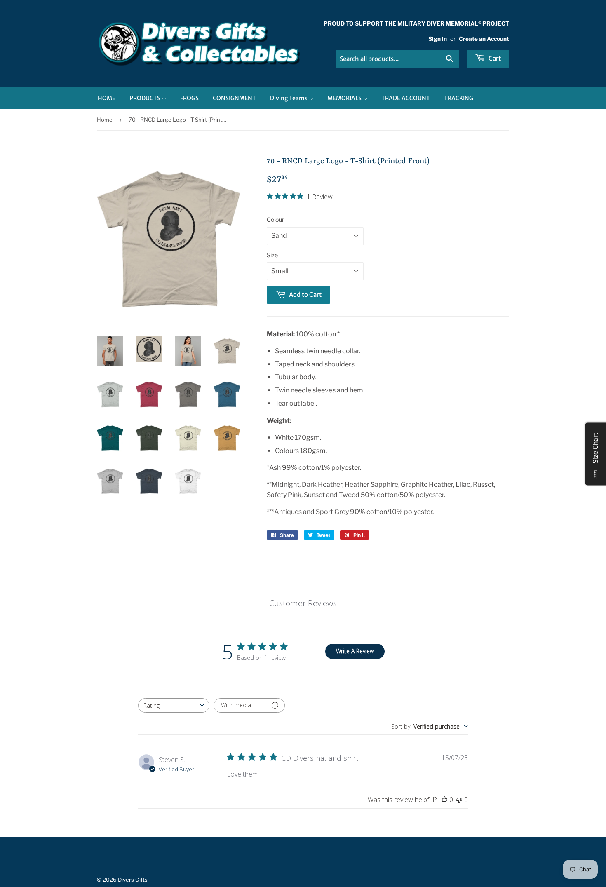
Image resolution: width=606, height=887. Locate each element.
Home (105, 119)
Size (272, 254)
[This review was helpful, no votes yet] (444, 799)
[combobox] (173, 705)
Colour (275, 219)
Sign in (437, 38)
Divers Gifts (133, 879)
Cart (494, 58)
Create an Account (484, 38)
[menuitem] (106, 98)
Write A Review (355, 651)
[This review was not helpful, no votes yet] (459, 799)
